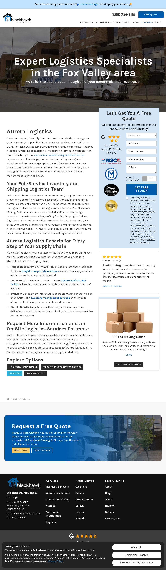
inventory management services (50, 297)
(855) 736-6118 (42, 450)
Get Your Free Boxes (128, 364)
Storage (50, 505)
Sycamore (81, 486)
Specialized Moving (57, 499)
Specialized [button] (120, 22)
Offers (108, 499)
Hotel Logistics (35, 373)
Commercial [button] (103, 22)
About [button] (158, 22)
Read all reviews (112, 286)
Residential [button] (87, 22)
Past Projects (112, 518)
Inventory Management (23, 367)
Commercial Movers (58, 493)
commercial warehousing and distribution (59, 155)
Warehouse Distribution (53, 514)
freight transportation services (41, 271)
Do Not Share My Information (137, 562)
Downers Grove (84, 499)
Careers (109, 512)
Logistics (14, 373)
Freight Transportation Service (62, 367)
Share (129, 354)
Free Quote (151, 14)
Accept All (137, 547)
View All (80, 518)
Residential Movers (57, 486)
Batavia (80, 505)
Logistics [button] (147, 22)
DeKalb (80, 493)
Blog (108, 493)
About (108, 486)
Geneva (80, 512)
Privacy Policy (143, 242)
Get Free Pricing (141, 189)
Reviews (110, 505)
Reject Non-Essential (137, 555)
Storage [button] (134, 22)
